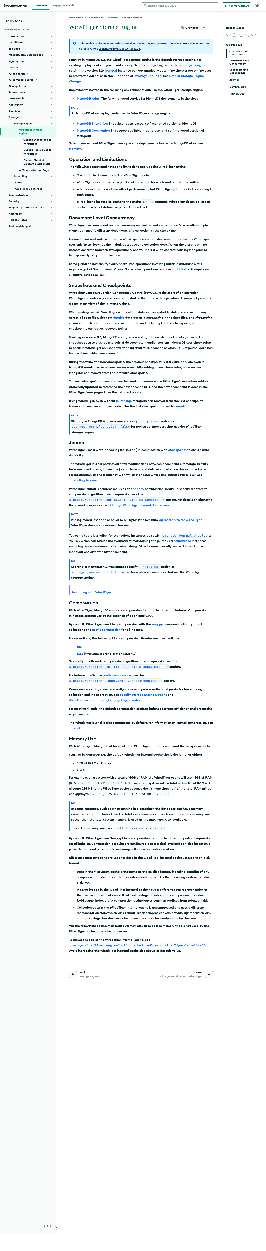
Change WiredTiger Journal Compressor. (140, 505)
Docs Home (76, 17)
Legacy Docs (95, 17)
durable (118, 317)
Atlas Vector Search (21, 79)
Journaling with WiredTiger (91, 592)
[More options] (204, 27)
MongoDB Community (93, 130)
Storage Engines (132, 17)
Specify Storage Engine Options (143, 695)
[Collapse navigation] (56, 1226)
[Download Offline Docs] (47, 1226)
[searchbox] (180, 5)
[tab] (41, 5)
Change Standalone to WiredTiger (37, 141)
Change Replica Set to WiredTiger (37, 151)
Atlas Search (17, 73)
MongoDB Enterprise (92, 123)
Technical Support (20, 226)
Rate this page (235, 27)
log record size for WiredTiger (180, 520)
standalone (182, 541)
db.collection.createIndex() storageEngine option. (105, 700)
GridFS (18, 182)
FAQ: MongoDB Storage (28, 188)
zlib (79, 647)
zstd (80, 654)
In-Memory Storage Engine (34, 170)
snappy (138, 489)
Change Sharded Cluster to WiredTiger (36, 161)
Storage (113, 17)
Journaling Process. (83, 480)
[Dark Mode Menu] (257, 6)
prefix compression (106, 630)
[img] (228, 35)
